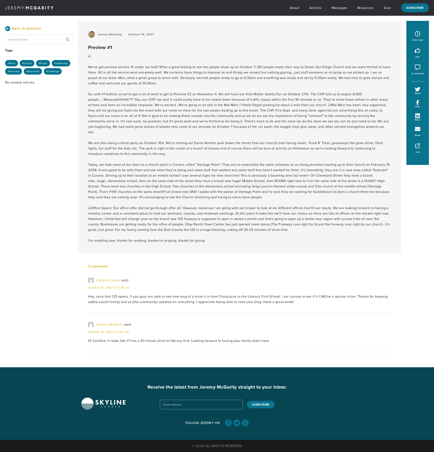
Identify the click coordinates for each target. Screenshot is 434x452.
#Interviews (33, 71)
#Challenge (52, 71)
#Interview (13, 71)
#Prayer (43, 63)
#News (11, 63)
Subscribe (415, 8)
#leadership (61, 63)
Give (387, 7)
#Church (27, 63)
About (294, 7)
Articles (315, 7)
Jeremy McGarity (109, 324)
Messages (339, 7)
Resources (365, 7)
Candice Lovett (108, 280)
